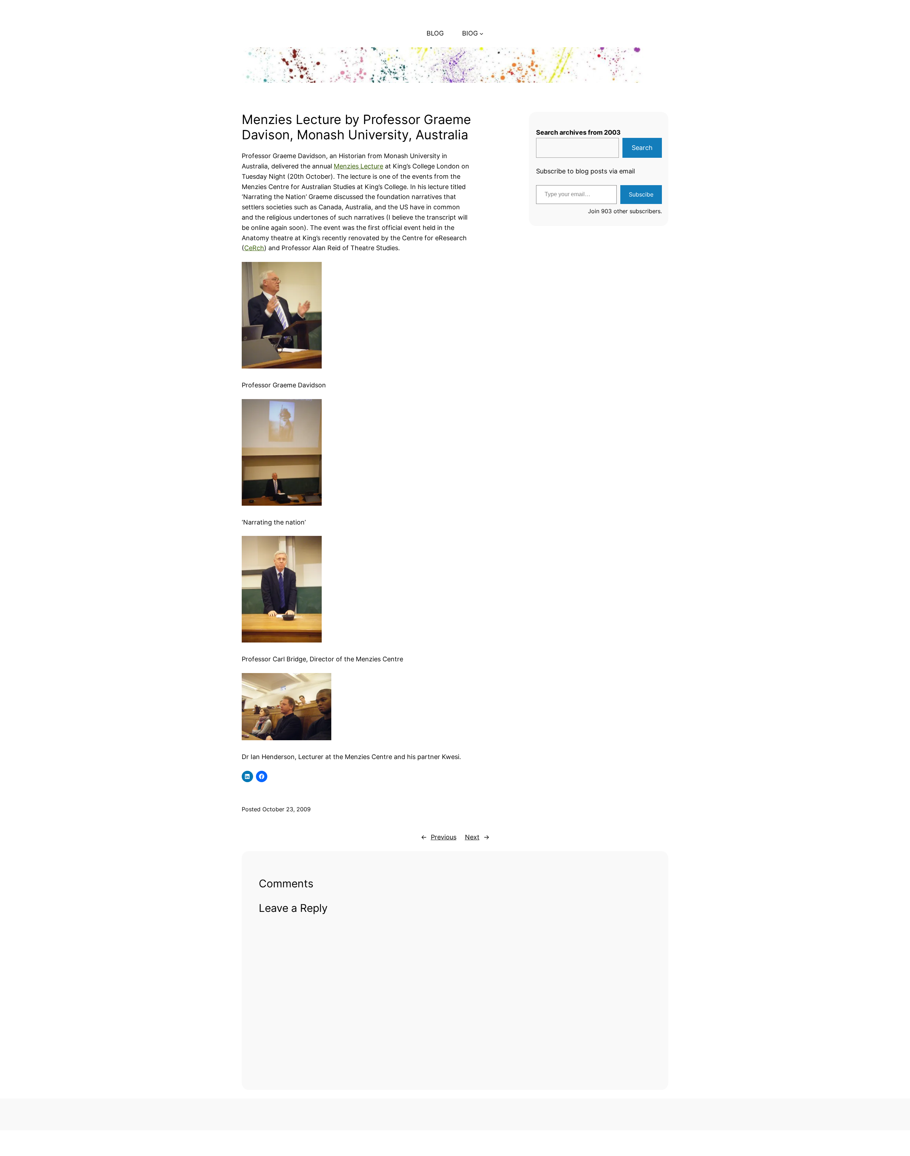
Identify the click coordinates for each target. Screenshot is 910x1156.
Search (642, 147)
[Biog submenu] (481, 34)
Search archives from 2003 (578, 132)
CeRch (254, 248)
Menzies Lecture (358, 166)
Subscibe (641, 194)
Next (472, 837)
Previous (443, 837)
